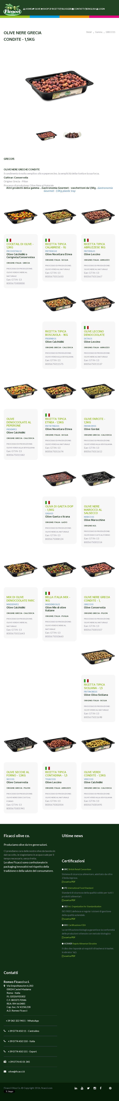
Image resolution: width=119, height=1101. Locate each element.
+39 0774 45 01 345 (19, 1061)
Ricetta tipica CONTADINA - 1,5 (56, 773)
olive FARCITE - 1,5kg (94, 420)
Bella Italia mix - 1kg (57, 598)
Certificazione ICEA (77, 925)
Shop (46, 9)
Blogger (66, 9)
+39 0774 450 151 (18, 1051)
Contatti (79, 9)
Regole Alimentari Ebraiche (85, 943)
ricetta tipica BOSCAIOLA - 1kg (56, 333)
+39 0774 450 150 (18, 1041)
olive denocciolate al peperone (19, 422)
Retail (89, 32)
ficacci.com (46, 1088)
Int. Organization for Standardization (84, 906)
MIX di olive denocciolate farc (21, 598)
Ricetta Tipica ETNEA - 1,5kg (55, 420)
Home (28, 9)
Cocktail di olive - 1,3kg (20, 245)
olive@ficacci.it (16, 1071)
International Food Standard (80, 888)
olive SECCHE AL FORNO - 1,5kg (18, 773)
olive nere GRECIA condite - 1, (97, 598)
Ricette (56, 9)
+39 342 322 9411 (16, 1020)
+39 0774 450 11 (17, 1030)
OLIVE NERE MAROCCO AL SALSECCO (93, 510)
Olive (37, 9)
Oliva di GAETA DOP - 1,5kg (59, 508)
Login (101, 9)
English (91, 9)
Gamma (98, 32)
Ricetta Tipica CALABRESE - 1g (55, 245)
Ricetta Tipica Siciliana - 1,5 (94, 686)
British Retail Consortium (80, 869)
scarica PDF (69, 881)
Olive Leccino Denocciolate (94, 333)
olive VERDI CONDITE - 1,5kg (95, 773)
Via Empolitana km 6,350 (20, 985)
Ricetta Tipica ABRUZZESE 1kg (94, 245)
